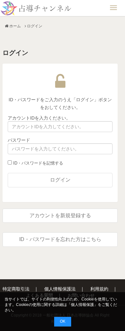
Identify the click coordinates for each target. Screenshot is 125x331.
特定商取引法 (16, 288)
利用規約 (99, 288)
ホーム (15, 26)
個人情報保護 (82, 304)
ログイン (60, 180)
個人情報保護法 (60, 288)
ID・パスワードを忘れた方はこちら (60, 239)
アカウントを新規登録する (60, 215)
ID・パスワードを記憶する (37, 163)
